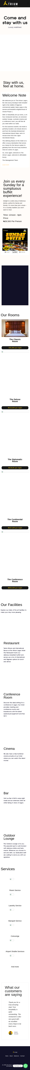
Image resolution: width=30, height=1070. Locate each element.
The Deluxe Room (15, 400)
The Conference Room (15, 580)
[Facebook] (11, 1060)
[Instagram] (15, 1060)
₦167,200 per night (15, 528)
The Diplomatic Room (15, 460)
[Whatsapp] (25, 1066)
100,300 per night (15, 348)
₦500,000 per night (15, 588)
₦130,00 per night (15, 468)
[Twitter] (18, 1060)
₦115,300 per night (15, 408)
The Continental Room (15, 520)
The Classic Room (15, 340)
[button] (28, 3)
